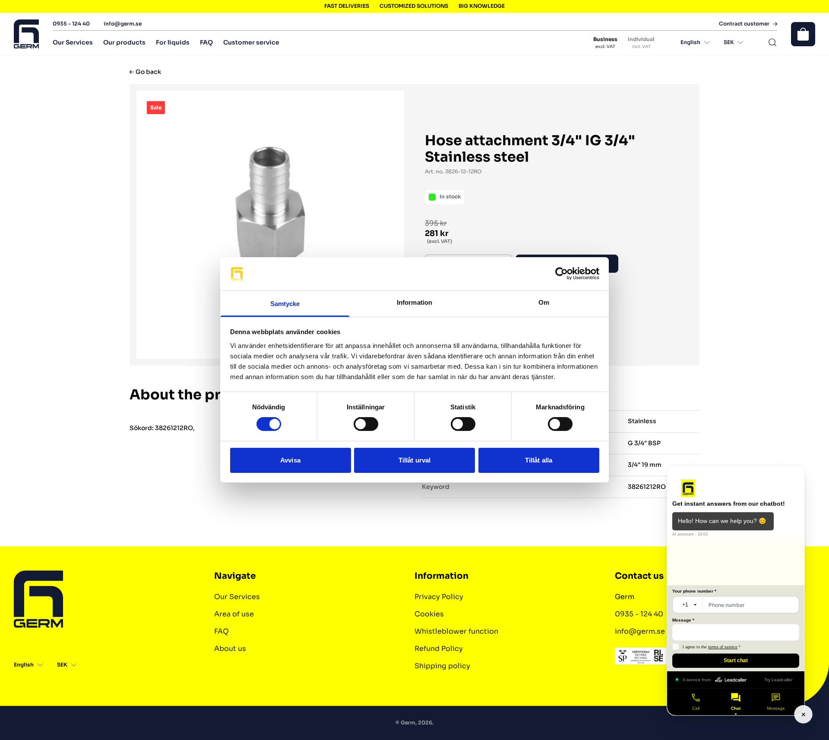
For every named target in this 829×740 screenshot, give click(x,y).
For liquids (173, 42)
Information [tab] (414, 302)
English (690, 42)
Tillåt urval (414, 460)
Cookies (429, 614)
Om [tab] (543, 302)
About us (230, 648)
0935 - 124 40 (71, 23)
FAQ (206, 42)
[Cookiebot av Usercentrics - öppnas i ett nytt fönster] (561, 273)
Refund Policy (438, 648)
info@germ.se (123, 23)
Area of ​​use (234, 614)
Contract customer (744, 24)
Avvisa (290, 460)
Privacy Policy (438, 596)
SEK (729, 42)
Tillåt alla (538, 460)
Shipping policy (442, 665)
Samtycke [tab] (285, 303)
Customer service (251, 42)
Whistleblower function (456, 631)
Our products (124, 42)
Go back (148, 72)
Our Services (73, 42)
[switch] (366, 424)
